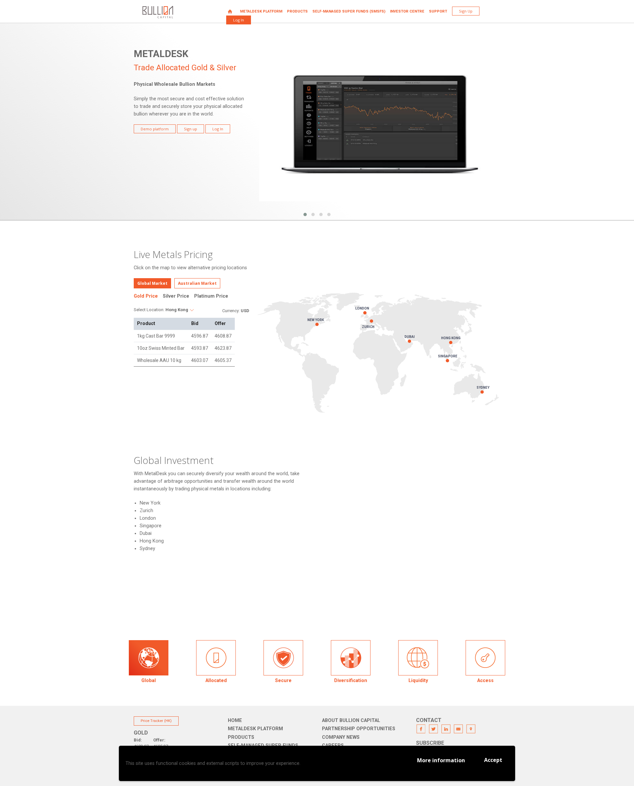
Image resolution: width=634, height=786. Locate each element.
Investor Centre (407, 11)
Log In (238, 19)
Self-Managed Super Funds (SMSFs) (348, 11)
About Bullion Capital (351, 720)
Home (230, 11)
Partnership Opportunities (358, 729)
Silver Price (176, 296)
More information (441, 760)
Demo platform (155, 128)
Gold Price (146, 296)
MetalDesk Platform (261, 11)
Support (438, 11)
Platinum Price (211, 296)
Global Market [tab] (152, 283)
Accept (493, 760)
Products (297, 11)
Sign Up (466, 11)
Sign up (190, 128)
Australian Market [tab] (197, 283)
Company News (341, 737)
